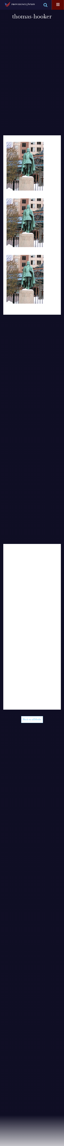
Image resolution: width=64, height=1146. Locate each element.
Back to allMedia (32, 719)
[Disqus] (32, 584)
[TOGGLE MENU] (58, 4)
